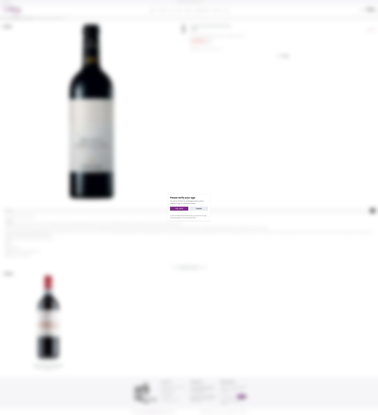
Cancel (199, 208)
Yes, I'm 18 (179, 208)
